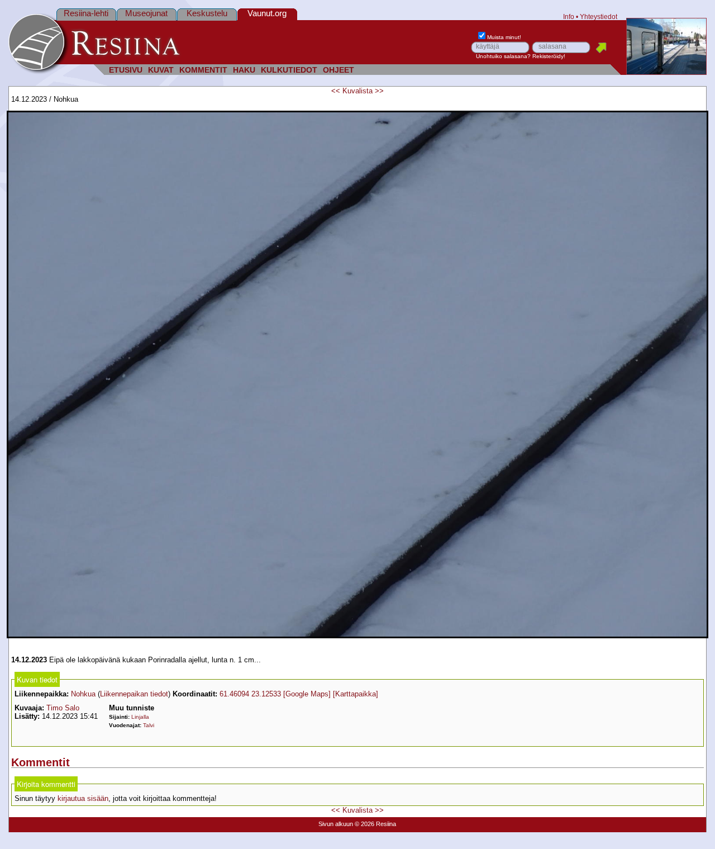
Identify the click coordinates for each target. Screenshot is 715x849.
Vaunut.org (267, 13)
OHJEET (338, 70)
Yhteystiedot (598, 16)
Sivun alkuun (335, 823)
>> (379, 91)
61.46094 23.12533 (250, 694)
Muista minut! (504, 37)
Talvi (148, 725)
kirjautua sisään (83, 798)
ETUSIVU (125, 70)
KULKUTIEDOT (289, 70)
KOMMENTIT (203, 70)
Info (568, 16)
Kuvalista (357, 91)
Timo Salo (62, 708)
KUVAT (161, 70)
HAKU (244, 70)
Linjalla (140, 717)
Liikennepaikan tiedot (134, 694)
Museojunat (146, 13)
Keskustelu (207, 13)
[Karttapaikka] (355, 694)
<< (335, 91)
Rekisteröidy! (548, 56)
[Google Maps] (307, 694)
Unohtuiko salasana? (503, 56)
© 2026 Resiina (375, 823)
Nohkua (83, 694)
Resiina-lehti (86, 13)
